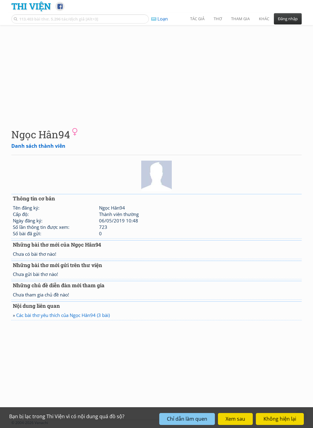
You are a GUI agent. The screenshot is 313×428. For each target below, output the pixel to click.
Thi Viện (31, 6)
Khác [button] (264, 18)
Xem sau (235, 418)
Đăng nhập (288, 18)
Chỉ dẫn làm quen (187, 418)
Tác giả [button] (197, 18)
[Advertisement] (156, 72)
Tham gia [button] (240, 18)
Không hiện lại (279, 418)
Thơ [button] (218, 18)
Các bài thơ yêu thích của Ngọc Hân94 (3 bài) (63, 315)
